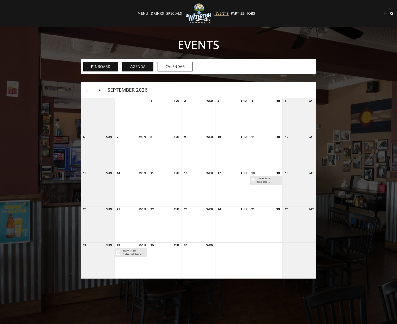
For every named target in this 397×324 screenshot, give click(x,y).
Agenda (134, 66)
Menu (143, 13)
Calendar (171, 66)
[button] (266, 180)
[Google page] (391, 13)
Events (221, 13)
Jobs (251, 13)
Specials (174, 13)
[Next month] (99, 90)
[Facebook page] (385, 13)
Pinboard (96, 66)
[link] (198, 13)
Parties (238, 13)
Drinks (157, 13)
